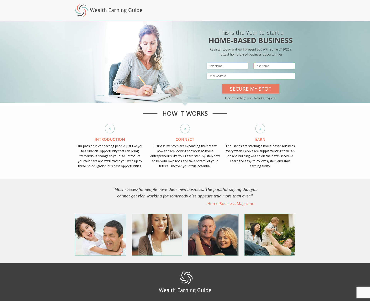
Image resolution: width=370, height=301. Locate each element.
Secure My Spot (251, 88)
